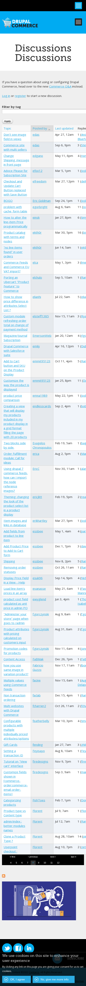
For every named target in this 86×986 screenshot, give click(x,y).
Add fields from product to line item (14, 535)
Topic (7, 128)
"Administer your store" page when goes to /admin (16, 618)
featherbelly (41, 721)
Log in (6, 96)
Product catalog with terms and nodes (14, 236)
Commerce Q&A (60, 86)
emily (36, 346)
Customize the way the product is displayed (16, 384)
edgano (38, 156)
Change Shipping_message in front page (16, 160)
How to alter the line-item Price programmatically (15, 221)
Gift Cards (10, 745)
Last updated (64, 128)
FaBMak (38, 659)
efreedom (39, 181)
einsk (36, 217)
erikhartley (40, 521)
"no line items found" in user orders (13, 251)
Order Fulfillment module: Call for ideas (15, 458)
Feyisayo (39, 751)
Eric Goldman (42, 201)
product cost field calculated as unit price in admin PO (16, 603)
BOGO (8, 201)
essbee (38, 531)
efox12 (37, 171)
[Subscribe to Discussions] (3, 875)
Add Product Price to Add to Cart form (16, 550)
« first (12, 857)
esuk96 (38, 578)
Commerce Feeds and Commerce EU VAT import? (16, 266)
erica (36, 454)
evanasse (39, 589)
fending (38, 745)
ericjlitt (37, 497)
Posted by (40, 128)
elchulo (37, 277)
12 (58, 863)
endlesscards (42, 406)
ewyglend (39, 599)
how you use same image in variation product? (16, 669)
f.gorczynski (41, 614)
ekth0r (37, 232)
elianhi (37, 297)
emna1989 (40, 395)
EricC (36, 469)
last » (73, 857)
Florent (37, 811)
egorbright (40, 207)
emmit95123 (41, 361)
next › (53, 857)
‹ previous (33, 857)
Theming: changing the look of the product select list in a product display (16, 505)
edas (36, 134)
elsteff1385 (41, 316)
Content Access (14, 659)
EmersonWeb (42, 336)
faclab (37, 695)
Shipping (9, 561)
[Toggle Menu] (78, 5)
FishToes (39, 800)
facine (37, 680)
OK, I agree (17, 979)
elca (35, 262)
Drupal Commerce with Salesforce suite (16, 350)
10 (45, 863)
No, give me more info (55, 979)
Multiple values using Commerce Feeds (15, 684)
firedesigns (40, 761)
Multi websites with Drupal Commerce (14, 710)
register (20, 96)
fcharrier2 (39, 706)
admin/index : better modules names (14, 825)
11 (51, 863)
